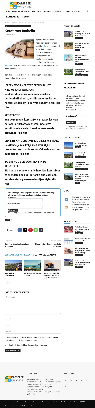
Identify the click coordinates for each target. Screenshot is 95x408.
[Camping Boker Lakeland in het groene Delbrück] (68, 71)
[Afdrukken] (41, 230)
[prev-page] (6, 282)
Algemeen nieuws (25, 23)
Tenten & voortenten (24, 26)
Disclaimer (36, 402)
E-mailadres (14, 203)
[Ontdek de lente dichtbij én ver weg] (68, 145)
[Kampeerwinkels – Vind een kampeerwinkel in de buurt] (68, 57)
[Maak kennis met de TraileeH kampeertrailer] (68, 45)
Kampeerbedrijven (72, 11)
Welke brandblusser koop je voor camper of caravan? (82, 229)
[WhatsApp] (35, 230)
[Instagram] (71, 380)
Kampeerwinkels (12, 17)
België (77, 49)
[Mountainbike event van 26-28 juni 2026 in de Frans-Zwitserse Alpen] (68, 176)
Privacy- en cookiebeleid (50, 402)
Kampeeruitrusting (20, 11)
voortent (9, 65)
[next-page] (9, 282)
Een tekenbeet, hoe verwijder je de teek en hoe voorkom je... (82, 251)
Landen (58, 11)
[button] (87, 11)
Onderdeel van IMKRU (77, 402)
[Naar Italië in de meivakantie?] (13, 265)
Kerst (45, 46)
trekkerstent (23, 220)
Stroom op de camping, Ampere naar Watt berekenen (82, 34)
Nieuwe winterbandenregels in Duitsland (48, 245)
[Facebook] (19, 230)
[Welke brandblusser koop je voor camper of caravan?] (68, 229)
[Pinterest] (30, 230)
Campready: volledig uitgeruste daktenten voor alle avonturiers (51, 275)
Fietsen (78, 183)
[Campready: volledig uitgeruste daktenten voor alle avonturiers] (52, 265)
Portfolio (64, 402)
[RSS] (82, 381)
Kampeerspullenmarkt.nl (82, 197)
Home (8, 11)
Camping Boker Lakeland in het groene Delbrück (82, 71)
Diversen (36, 11)
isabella (13, 220)
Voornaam (13, 197)
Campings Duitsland (81, 75)
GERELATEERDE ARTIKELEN (17, 255)
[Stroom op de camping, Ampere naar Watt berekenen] (68, 34)
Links (13, 402)
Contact (25, 17)
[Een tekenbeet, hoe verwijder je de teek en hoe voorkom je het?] (68, 251)
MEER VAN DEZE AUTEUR (44, 255)
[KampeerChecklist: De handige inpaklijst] (68, 241)
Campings (47, 11)
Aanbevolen (79, 38)
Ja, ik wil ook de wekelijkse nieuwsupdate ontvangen (26, 345)
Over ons (20, 402)
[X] (25, 230)
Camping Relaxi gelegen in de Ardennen (17, 245)
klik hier (22, 132)
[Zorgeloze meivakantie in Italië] (32, 265)
